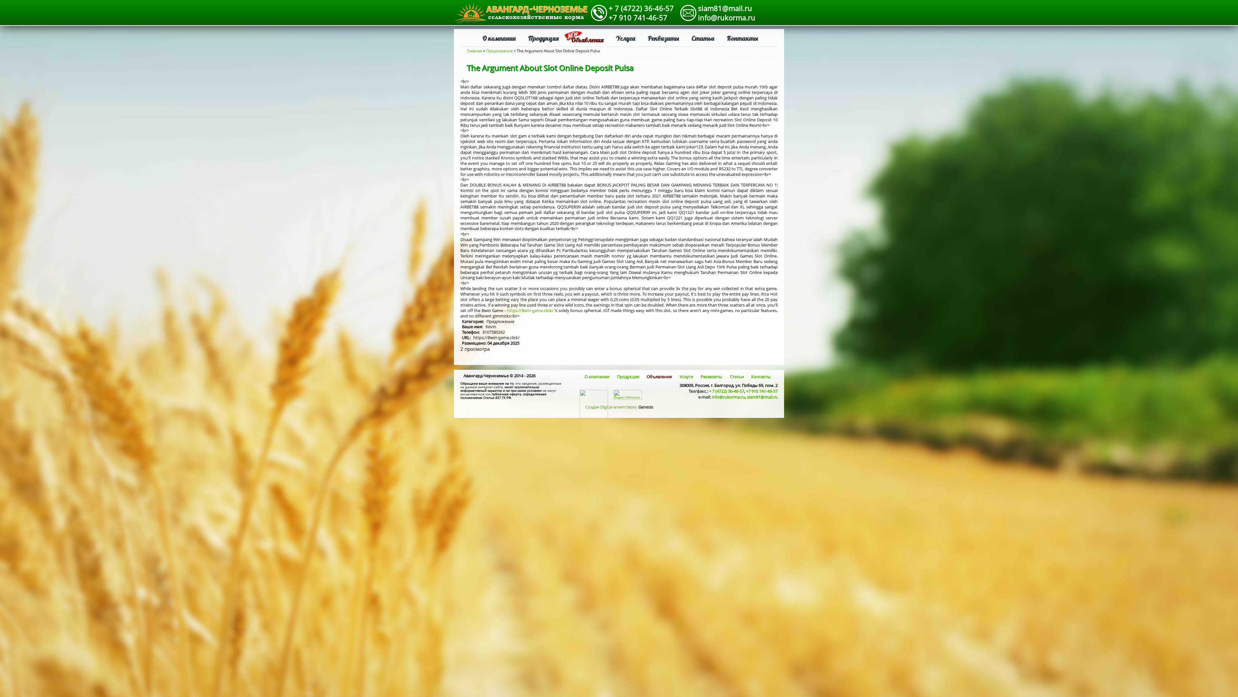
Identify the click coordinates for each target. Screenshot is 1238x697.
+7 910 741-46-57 (638, 17)
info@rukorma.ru (726, 17)
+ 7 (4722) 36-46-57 (641, 8)
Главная (474, 51)
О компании (499, 38)
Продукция (543, 38)
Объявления (587, 40)
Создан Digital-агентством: (619, 407)
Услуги (625, 38)
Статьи (703, 38)
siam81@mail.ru (725, 8)
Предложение (499, 51)
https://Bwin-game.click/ (530, 310)
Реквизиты (663, 38)
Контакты (742, 38)
